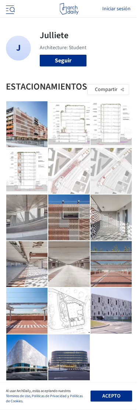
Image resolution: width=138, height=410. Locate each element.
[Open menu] (9, 9)
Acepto (111, 396)
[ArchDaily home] (69, 9)
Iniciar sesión (116, 8)
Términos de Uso (18, 396)
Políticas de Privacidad (49, 396)
